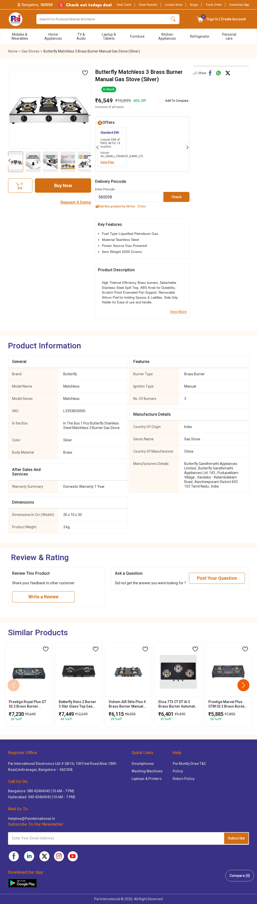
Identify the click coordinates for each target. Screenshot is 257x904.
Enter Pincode (105, 189)
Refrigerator (200, 36)
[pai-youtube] (73, 856)
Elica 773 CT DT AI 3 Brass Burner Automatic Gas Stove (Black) (178, 704)
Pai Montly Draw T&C (189, 764)
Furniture (137, 36)
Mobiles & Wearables (19, 36)
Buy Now (63, 185)
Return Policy (184, 779)
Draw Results (148, 5)
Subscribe (236, 838)
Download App (239, 5)
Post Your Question (217, 578)
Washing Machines (147, 771)
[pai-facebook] (14, 856)
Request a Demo (75, 202)
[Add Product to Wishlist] (46, 649)
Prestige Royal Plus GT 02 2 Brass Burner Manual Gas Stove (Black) (27, 704)
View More (178, 312)
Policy (178, 771)
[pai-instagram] (59, 856)
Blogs (194, 5)
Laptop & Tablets (109, 36)
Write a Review (43, 596)
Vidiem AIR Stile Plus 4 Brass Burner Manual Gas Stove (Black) (127, 704)
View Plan (107, 162)
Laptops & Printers (147, 779)
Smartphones (143, 764)
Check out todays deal (89, 4)
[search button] (173, 19)
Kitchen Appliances (167, 36)
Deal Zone (124, 5)
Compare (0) (239, 876)
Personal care (229, 36)
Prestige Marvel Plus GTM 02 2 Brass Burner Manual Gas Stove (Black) (227, 704)
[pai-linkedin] (29, 856)
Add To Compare (176, 100)
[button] (200, 19)
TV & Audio (81, 36)
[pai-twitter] (44, 856)
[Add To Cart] (20, 185)
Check (176, 197)
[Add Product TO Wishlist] (85, 73)
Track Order (214, 5)
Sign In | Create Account (224, 18)
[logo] (15, 19)
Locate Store (173, 5)
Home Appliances (53, 36)
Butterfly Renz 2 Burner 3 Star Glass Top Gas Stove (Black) (77, 704)
